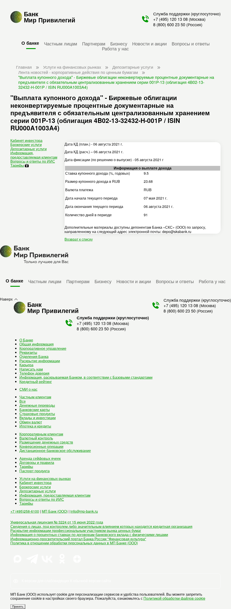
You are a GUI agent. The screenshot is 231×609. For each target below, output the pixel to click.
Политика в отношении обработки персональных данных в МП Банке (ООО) (74, 543)
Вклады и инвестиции (37, 417)
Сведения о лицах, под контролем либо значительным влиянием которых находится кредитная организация (101, 526)
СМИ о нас (28, 389)
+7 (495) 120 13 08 (170, 19)
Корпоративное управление (42, 348)
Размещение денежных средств (46, 442)
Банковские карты (34, 409)
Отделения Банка (34, 356)
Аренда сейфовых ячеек (40, 458)
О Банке (26, 340)
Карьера (26, 364)
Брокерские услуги (26, 144)
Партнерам (93, 43)
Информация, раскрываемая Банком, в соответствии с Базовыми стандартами (85, 377)
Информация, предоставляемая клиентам (33, 155)
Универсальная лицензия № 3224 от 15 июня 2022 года (56, 522)
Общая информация (36, 344)
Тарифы (17, 165)
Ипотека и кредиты (35, 426)
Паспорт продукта (34, 470)
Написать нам (31, 369)
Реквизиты (28, 352)
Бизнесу (118, 43)
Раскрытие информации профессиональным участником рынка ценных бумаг (75, 530)
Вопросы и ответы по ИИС (32, 161)
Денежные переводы (37, 405)
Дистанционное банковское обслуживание (55, 450)
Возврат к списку (79, 239)
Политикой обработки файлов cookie (174, 598)
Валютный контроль (36, 438)
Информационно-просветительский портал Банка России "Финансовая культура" (78, 538)
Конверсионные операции (41, 446)
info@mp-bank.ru (84, 511)
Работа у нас (115, 48)
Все (22, 401)
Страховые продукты (37, 413)
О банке (30, 43)
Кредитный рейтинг (35, 381)
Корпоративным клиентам (41, 434)
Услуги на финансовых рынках (45, 478)
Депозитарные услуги (28, 148)
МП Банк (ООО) (55, 511)
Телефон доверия (34, 373)
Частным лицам (60, 43)
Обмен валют (30, 422)
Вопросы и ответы (191, 43)
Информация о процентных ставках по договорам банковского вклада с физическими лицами (89, 534)
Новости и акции (149, 43)
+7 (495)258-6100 (24, 511)
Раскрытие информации (39, 360)
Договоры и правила (36, 462)
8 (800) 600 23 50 (169, 24)
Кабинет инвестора (26, 140)
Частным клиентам (35, 397)
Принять (17, 606)
